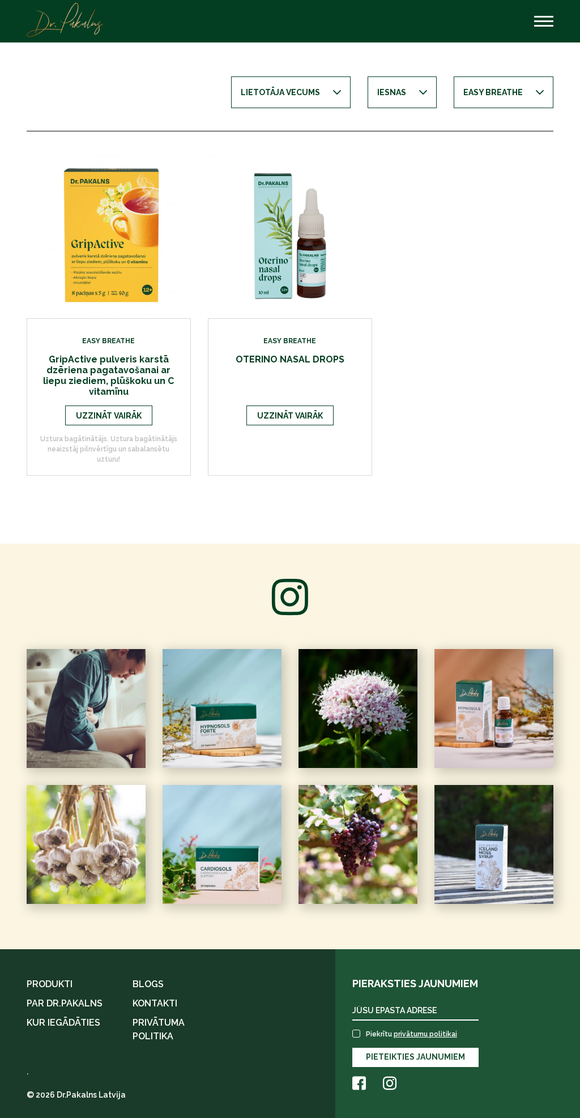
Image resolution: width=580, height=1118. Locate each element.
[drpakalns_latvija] (86, 844)
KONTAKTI (155, 1003)
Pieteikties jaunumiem (415, 1056)
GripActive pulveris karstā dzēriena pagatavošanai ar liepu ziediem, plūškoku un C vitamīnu (108, 375)
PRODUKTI (49, 984)
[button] (291, 92)
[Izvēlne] (543, 21)
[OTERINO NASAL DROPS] (290, 235)
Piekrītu (411, 1034)
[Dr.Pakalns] (65, 20)
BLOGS (148, 984)
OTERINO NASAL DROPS (290, 359)
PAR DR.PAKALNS (65, 1003)
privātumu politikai (425, 1034)
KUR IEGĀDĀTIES (63, 1022)
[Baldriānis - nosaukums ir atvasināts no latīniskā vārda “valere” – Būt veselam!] (357, 708)
